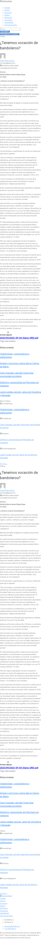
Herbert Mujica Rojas (7, 61)
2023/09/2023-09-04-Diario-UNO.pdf (19, 338)
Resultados (5, 31)
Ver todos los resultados (9, 34)
